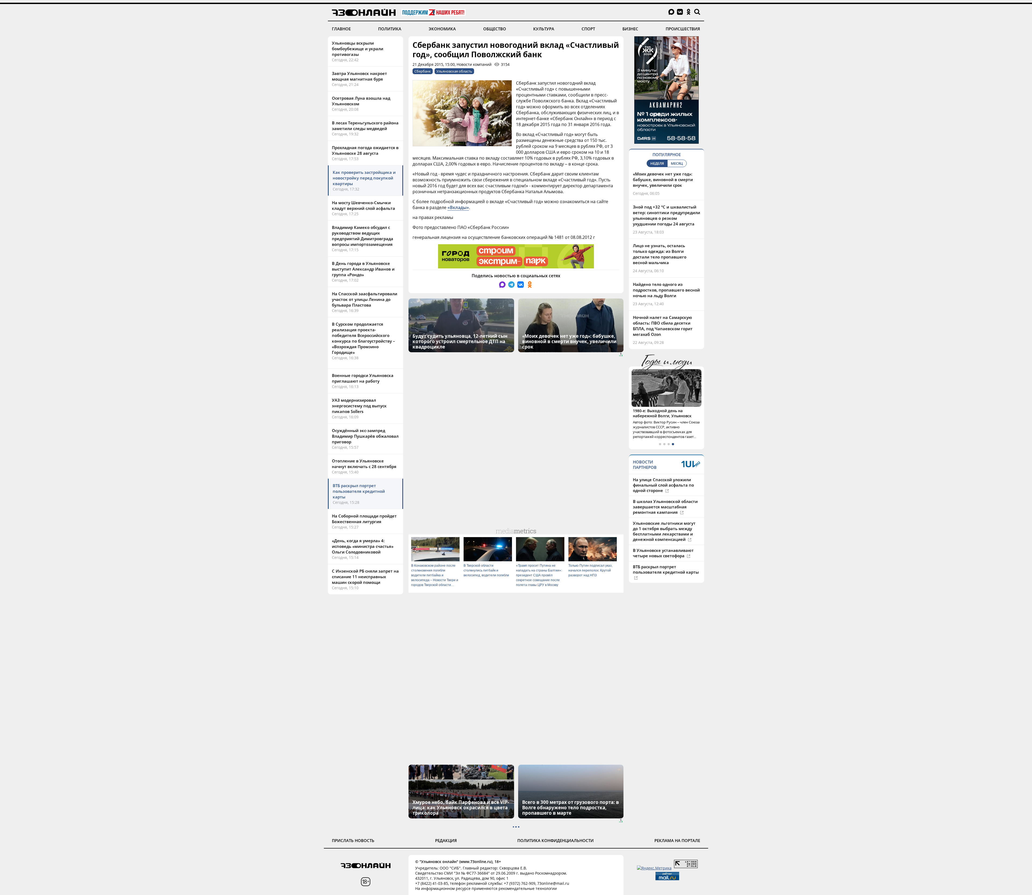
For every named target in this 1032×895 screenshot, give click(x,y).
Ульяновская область (454, 71)
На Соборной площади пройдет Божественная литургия (364, 518)
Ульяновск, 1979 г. (650, 410)
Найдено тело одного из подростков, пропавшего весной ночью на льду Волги (666, 290)
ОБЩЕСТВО (494, 28)
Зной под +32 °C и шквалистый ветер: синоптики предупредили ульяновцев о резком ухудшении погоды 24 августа (666, 215)
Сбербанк (422, 71)
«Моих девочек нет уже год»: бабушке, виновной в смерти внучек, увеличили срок (663, 179)
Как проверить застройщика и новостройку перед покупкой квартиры (364, 178)
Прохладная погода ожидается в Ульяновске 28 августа (365, 150)
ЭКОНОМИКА (442, 28)
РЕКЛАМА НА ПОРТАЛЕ (677, 840)
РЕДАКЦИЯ (446, 840)
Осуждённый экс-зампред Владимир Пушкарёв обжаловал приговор (365, 436)
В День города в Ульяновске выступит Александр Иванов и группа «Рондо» (363, 269)
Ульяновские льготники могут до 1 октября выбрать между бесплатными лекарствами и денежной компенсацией (664, 526)
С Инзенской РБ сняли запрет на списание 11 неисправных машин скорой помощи (365, 576)
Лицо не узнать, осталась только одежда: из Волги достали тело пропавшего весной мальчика (659, 254)
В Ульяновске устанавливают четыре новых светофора (663, 547)
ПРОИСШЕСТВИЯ (683, 28)
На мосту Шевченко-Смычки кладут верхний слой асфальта (363, 205)
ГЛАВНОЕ (341, 28)
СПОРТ (588, 28)
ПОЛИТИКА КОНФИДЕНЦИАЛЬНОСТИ (555, 840)
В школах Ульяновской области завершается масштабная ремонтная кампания (665, 502)
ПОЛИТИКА (389, 28)
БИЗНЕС (630, 28)
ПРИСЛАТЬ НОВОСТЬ (353, 840)
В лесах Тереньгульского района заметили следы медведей (365, 125)
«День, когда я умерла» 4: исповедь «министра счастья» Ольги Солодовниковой (362, 546)
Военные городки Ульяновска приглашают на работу (362, 378)
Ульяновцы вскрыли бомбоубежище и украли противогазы (357, 48)
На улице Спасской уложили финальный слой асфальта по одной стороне (663, 480)
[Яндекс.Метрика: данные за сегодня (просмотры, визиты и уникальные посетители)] (654, 868)
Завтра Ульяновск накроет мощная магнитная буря (359, 76)
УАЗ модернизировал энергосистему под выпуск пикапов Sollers (359, 405)
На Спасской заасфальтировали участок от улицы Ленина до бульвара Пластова (364, 299)
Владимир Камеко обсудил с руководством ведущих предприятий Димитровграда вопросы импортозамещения (362, 236)
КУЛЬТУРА (543, 28)
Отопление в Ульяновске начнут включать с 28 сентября (364, 463)
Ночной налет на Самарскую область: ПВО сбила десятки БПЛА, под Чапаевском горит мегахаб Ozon (663, 326)
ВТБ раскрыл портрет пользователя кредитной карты (359, 491)
